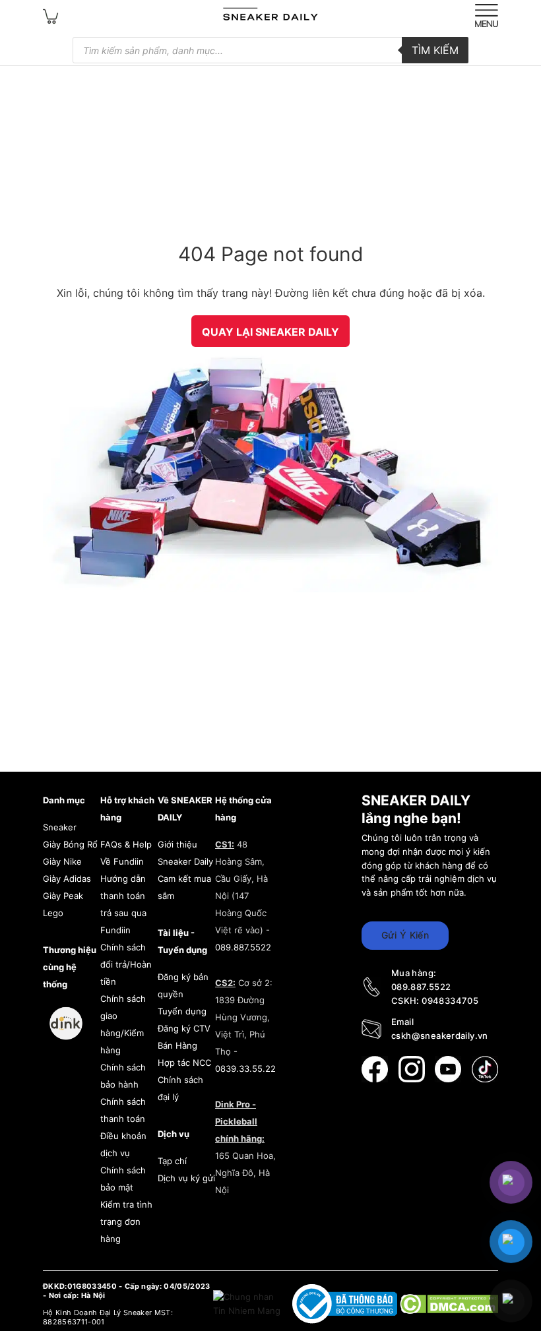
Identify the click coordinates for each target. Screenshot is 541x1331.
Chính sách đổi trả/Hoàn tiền (126, 964)
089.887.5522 (243, 947)
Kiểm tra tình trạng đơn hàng (126, 1221)
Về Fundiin (122, 861)
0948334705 (450, 1000)
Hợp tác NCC (184, 1062)
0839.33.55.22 (245, 1068)
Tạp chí (172, 1161)
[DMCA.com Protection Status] (449, 1303)
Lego (53, 913)
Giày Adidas (67, 878)
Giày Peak (63, 895)
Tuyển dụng (182, 1011)
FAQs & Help (126, 844)
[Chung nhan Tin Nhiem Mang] (248, 1303)
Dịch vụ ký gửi (186, 1178)
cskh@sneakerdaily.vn (439, 1035)
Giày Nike (62, 861)
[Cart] (51, 15)
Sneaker (60, 827)
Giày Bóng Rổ (70, 844)
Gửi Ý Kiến (405, 935)
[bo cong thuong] (346, 1303)
